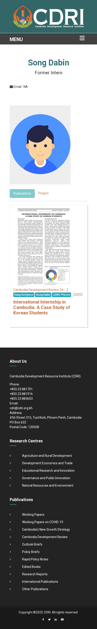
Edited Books (31, 567)
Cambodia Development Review (45, 537)
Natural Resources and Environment (47, 485)
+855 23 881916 (21, 394)
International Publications (40, 581)
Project (43, 193)
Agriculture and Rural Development (47, 455)
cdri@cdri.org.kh (21, 408)
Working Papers (33, 514)
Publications (22, 193)
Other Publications (35, 589)
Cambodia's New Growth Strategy (46, 529)
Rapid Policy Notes (35, 559)
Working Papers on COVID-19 (42, 522)
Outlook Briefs (32, 544)
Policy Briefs (31, 552)
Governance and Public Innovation (46, 478)
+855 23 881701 (21, 389)
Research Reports (35, 574)
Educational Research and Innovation (48, 470)
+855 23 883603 (21, 398)
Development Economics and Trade (47, 463)
